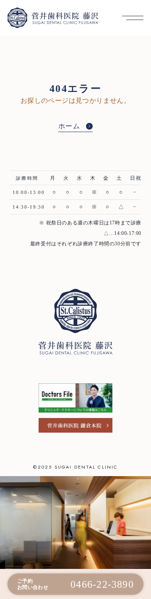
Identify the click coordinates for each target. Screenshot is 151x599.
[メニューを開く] (132, 17)
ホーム (69, 126)
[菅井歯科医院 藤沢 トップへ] (53, 18)
